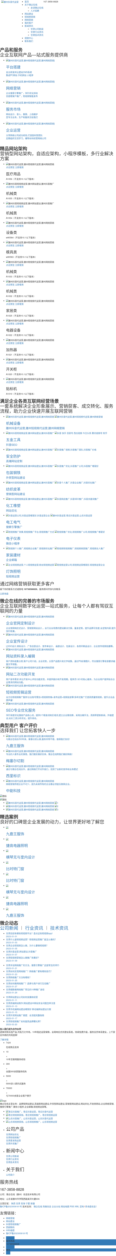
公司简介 (10, 1174)
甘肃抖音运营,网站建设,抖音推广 (21, 953)
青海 (23, 1203)
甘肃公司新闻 (37, 28)
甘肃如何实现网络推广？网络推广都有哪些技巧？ (29, 973)
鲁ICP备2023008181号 (11, 1206)
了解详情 (4, 1039)
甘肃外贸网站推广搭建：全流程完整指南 (25, 1017)
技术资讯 (59, 927)
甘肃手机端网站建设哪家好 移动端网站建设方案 (28, 1011)
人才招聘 (35, 10)
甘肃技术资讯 (37, 34)
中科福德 (10, 1230)
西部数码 (10, 1227)
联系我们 (29, 40)
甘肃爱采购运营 (13, 1140)
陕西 (13, 1203)
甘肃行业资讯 (37, 31)
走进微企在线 (37, 7)
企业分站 (56, 1206)
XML (77, 1206)
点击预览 (10, 167)
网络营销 (29, 19)
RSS (72, 1206)
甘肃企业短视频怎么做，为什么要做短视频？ (27, 947)
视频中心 (29, 37)
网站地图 (65, 1206)
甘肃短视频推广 (13, 1137)
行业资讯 (34, 927)
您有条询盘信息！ (89, 1206)
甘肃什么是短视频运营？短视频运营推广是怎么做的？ (31, 941)
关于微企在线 (31, 4)
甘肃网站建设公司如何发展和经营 (22, 998)
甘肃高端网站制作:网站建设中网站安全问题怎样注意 (30, 1005)
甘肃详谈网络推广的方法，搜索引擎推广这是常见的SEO (32, 967)
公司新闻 (9, 927)
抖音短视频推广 (13, 1224)
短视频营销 (30, 16)
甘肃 (18, 1203)
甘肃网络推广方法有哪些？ (18, 979)
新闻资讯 (29, 25)
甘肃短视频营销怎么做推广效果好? (22, 959)
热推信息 (47, 1206)
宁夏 (28, 1203)
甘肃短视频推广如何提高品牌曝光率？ (24, 1023)
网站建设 (29, 13)
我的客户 (29, 22)
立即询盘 (4, 593)
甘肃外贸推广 (12, 1143)
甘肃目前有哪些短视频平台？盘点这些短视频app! (29, 935)
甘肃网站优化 (12, 1134)
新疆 (33, 1203)
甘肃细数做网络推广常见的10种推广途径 (25, 991)
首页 (27, 1)
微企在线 (38, 1206)
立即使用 (19, 167)
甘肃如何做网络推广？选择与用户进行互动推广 (28, 985)
